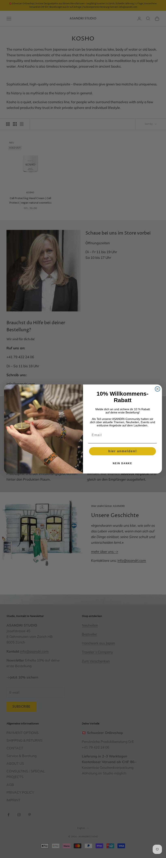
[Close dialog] (157, 389)
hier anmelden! (122, 451)
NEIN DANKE (122, 463)
